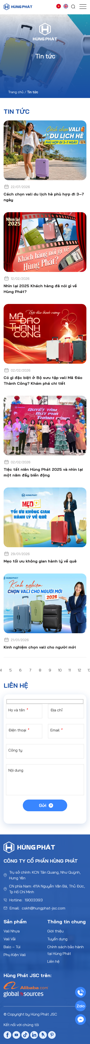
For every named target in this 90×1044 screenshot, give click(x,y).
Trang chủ (16, 92)
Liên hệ (53, 961)
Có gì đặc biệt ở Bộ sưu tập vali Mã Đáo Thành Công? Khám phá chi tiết (43, 380)
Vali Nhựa (12, 931)
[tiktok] (25, 1035)
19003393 (34, 900)
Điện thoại (18, 730)
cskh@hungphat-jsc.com (43, 908)
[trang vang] (43, 1035)
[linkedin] (34, 1035)
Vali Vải (10, 938)
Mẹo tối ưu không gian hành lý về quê (40, 561)
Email (56, 730)
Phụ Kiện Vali (15, 954)
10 (60, 670)
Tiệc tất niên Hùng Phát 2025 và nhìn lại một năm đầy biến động (43, 472)
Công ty (15, 750)
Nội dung (15, 770)
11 (69, 670)
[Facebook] (7, 1035)
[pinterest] (52, 1035)
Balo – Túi (12, 946)
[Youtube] (16, 1035)
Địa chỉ (56, 710)
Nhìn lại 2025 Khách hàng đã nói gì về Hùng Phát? (40, 288)
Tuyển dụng (57, 938)
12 (79, 670)
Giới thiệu (55, 931)
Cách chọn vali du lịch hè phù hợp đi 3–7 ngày (44, 197)
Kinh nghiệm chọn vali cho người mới (40, 647)
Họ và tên (18, 710)
